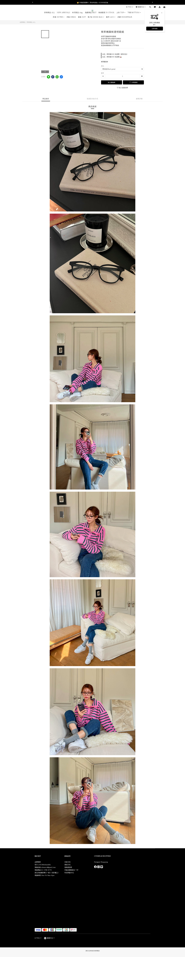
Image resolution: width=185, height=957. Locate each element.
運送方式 (67, 864)
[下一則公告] (152, 2)
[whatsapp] (57, 76)
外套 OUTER (58, 17)
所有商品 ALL (49, 12)
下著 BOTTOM (133, 12)
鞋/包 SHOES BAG (95, 17)
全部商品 (22, 22)
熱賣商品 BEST (90, 12)
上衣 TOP (120, 12)
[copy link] (61, 76)
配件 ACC (110, 17)
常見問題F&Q (69, 873)
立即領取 (155, 28)
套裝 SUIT (82, 17)
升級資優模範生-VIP (71, 870)
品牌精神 (38, 862)
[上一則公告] (33, 2)
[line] (48, 76)
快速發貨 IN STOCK (106, 12)
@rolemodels (46, 864)
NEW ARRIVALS (63, 12)
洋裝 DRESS (71, 17)
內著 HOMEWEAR (125, 17)
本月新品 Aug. (77, 12)
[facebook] (52, 76)
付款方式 (67, 862)
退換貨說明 (68, 867)
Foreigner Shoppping (101, 862)
